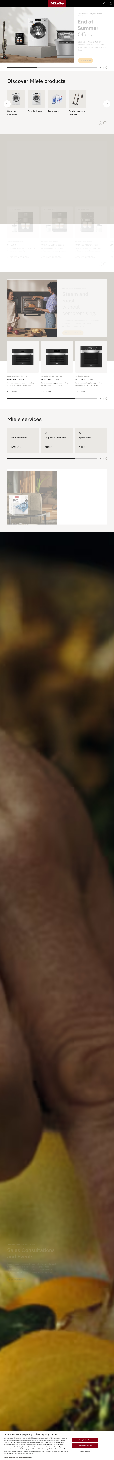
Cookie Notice (27, 1457)
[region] (57, 39)
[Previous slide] (100, 67)
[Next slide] (105, 67)
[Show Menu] (5, 3)
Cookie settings (85, 1451)
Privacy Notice (17, 1457)
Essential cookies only (85, 1445)
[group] (23, 229)
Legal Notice (8, 1457)
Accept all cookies (85, 1440)
